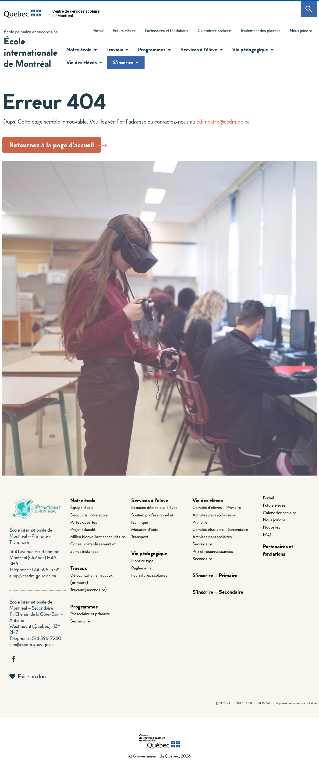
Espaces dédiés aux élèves (154, 507)
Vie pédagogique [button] (250, 49)
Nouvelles (271, 527)
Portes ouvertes (83, 522)
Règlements (141, 568)
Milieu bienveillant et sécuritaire (97, 537)
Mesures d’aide (144, 529)
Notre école (83, 500)
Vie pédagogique (149, 553)
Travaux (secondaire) (88, 590)
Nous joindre (301, 30)
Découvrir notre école (89, 515)
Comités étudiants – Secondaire (220, 529)
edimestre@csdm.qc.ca (223, 121)
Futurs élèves (124, 30)
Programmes (84, 606)
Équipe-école (81, 507)
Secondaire (80, 621)
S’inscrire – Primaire (214, 575)
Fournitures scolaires (149, 575)
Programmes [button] (151, 49)
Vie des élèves (207, 500)
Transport (139, 537)
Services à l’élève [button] (198, 49)
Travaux (78, 568)
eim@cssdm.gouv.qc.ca (31, 644)
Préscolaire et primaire (90, 614)
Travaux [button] (114, 49)
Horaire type (142, 561)
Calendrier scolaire (214, 30)
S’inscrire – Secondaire (217, 591)
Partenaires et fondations (166, 30)
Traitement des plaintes (258, 32)
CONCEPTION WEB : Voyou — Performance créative (280, 703)
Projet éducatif (83, 529)
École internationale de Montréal (30, 52)
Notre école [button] (79, 49)
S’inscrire (123, 62)
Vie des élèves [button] (81, 62)
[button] (94, 50)
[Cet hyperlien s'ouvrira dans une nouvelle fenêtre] (22, 13)
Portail (98, 30)
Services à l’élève (149, 500)
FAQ (267, 534)
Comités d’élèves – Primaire (216, 507)
